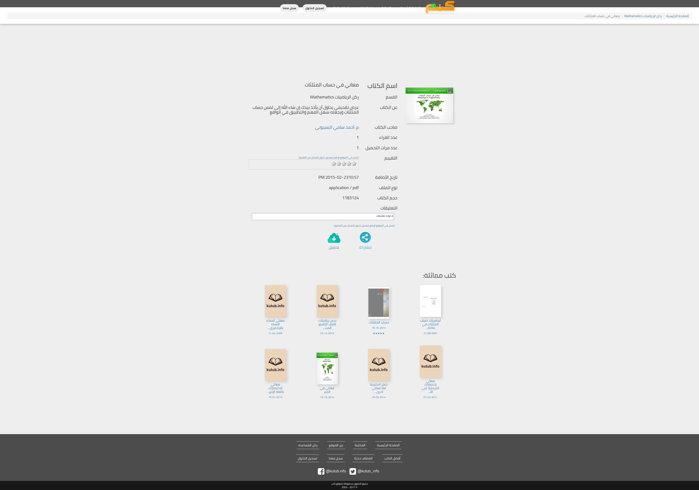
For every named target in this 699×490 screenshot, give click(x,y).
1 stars (333, 163)
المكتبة (386, 7)
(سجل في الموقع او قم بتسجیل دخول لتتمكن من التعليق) (364, 225)
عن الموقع (366, 7)
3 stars (343, 163)
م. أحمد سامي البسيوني (337, 127)
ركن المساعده (307, 445)
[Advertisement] (349, 51)
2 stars (338, 163)
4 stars (349, 163)
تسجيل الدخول (314, 8)
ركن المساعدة (341, 7)
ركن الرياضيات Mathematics (643, 16)
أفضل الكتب (392, 458)
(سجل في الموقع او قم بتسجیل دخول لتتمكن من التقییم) (329, 157)
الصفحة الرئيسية (410, 7)
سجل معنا (289, 8)
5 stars (354, 163)
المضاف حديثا (363, 458)
